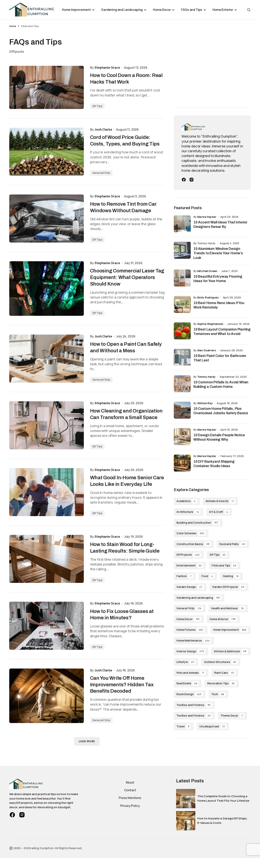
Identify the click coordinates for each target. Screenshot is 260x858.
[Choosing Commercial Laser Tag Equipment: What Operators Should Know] (46, 288)
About (130, 782)
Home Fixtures (189, 629)
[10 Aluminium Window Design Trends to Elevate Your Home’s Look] (182, 250)
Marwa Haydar (206, 217)
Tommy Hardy (206, 377)
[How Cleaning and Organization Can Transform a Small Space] (46, 425)
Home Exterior (223, 619)
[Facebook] (184, 179)
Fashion (183, 576)
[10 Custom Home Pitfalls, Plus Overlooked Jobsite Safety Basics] (182, 410)
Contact (130, 790)
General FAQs (101, 173)
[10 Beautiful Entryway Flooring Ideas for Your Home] (182, 278)
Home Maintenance (193, 640)
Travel (182, 726)
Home (12, 26)
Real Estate (186, 683)
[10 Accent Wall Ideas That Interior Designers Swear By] (182, 223)
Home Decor (188, 619)
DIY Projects (188, 554)
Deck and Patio (232, 544)
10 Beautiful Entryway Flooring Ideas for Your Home (217, 279)
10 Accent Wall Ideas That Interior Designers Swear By (220, 224)
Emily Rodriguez (208, 297)
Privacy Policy (130, 806)
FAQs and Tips (224, 565)
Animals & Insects (220, 501)
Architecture (187, 511)
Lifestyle (185, 662)
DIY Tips (97, 106)
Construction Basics (192, 544)
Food (207, 576)
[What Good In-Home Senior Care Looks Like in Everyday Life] (46, 492)
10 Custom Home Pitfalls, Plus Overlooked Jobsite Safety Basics (220, 411)
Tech (217, 694)
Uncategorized (212, 726)
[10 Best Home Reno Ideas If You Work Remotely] (182, 304)
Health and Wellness (227, 608)
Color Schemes (190, 533)
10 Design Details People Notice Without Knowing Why (219, 437)
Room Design (188, 694)
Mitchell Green (207, 271)
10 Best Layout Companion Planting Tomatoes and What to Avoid (222, 331)
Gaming (231, 576)
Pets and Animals (190, 672)
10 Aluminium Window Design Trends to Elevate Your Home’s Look (218, 253)
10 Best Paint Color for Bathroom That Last (219, 358)
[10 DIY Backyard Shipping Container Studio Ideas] (182, 463)
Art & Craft (218, 511)
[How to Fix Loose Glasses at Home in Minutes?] (46, 626)
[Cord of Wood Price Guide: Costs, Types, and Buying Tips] (46, 152)
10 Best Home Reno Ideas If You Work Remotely (218, 305)
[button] (249, 10)
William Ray (205, 403)
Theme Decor (232, 715)
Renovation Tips (221, 683)
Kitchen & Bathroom (230, 651)
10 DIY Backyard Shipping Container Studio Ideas (214, 464)
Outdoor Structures (220, 662)
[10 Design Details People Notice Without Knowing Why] (182, 436)
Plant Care (224, 672)
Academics (186, 501)
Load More (87, 741)
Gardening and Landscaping (198, 597)
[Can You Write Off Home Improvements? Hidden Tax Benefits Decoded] (46, 696)
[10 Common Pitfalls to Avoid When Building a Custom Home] (182, 383)
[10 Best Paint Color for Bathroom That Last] (182, 357)
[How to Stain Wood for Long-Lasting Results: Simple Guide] (46, 559)
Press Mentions (130, 798)
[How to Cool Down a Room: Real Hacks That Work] (46, 87)
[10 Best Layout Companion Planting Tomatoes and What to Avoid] (182, 330)
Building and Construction (197, 522)
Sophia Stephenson (210, 324)
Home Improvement (229, 629)
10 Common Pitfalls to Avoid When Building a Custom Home (220, 384)
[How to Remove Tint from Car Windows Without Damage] (46, 218)
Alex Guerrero (206, 350)
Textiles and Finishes (193, 705)
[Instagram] (191, 179)
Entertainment (189, 565)
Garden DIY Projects (228, 586)
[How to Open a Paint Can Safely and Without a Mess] (46, 359)
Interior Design (190, 651)
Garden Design (189, 586)
